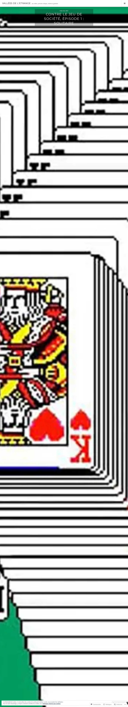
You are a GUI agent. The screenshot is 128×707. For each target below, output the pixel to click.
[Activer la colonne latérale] (124, 3)
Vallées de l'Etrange (16, 3)
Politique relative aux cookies (52, 703)
